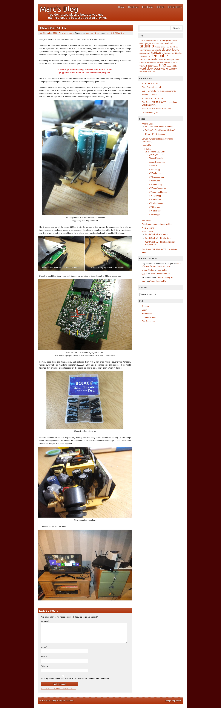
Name (44, 647)
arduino (147, 45)
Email (44, 657)
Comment (45, 621)
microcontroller (149, 59)
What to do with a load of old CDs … (157, 109)
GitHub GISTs (175, 7)
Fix (107, 33)
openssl (167, 59)
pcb (173, 60)
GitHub (160, 7)
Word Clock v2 (148, 232)
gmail (147, 53)
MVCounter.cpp (155, 184)
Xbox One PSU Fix (53, 28)
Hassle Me (133, 7)
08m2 (170, 40)
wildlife (174, 66)
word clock (146, 68)
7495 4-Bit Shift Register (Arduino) (160, 130)
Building (157, 47)
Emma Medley (148, 270)
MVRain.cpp (154, 214)
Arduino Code (147, 124)
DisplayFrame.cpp (157, 162)
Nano (161, 60)
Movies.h (153, 166)
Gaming (89, 33)
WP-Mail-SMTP (171, 69)
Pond (177, 60)
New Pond (146, 220)
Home (121, 7)
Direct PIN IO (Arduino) (155, 134)
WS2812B (143, 72)
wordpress (159, 68)
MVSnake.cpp (155, 173)
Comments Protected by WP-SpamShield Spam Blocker (58, 689)
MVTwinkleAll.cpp (156, 177)
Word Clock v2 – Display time (158, 238)
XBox (96, 33)
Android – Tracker (149, 95)
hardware (157, 52)
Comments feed (148, 317)
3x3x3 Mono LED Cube (155, 152)
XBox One (119, 33)
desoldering (174, 47)
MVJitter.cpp (154, 207)
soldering (167, 62)
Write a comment (66, 33)
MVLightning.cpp (156, 203)
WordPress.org (148, 321)
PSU (112, 33)
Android (169, 43)
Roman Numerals (149, 62)
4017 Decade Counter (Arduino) (158, 126)
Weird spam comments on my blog (157, 224)
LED (149, 57)
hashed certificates (173, 53)
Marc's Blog (59, 9)
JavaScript (143, 57)
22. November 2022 (48, 33)
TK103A (142, 66)
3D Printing (161, 40)
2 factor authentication (148, 40)
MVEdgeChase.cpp (157, 188)
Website (44, 666)
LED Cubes (147, 7)
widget (169, 66)
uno (162, 64)
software (160, 62)
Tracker (155, 66)
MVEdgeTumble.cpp (158, 192)
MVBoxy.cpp (154, 181)
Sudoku (173, 62)
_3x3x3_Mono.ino (156, 154)
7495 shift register (158, 43)
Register (145, 306)
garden (142, 53)
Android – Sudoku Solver (152, 98)
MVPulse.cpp (155, 211)
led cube (160, 55)
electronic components (150, 50)
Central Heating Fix (150, 112)
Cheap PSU (165, 47)
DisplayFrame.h (156, 158)
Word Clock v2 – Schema (156, 234)
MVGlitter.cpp (155, 199)
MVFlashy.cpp (155, 196)
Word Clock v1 (148, 228)
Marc (144, 281)
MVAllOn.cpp (154, 169)
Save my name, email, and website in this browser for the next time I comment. (75, 679)
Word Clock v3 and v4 (151, 87)
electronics (169, 49)
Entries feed (147, 314)
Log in (144, 310)
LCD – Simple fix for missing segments (159, 91)
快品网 (144, 274)
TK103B (149, 66)
